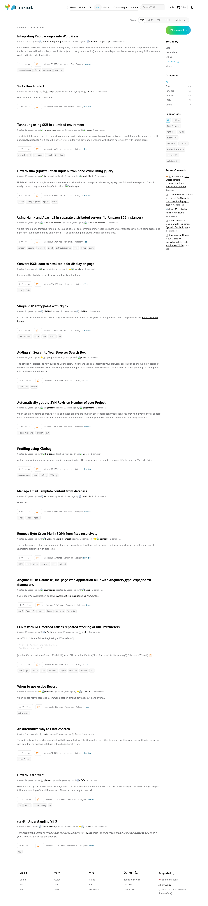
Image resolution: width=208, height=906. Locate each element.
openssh (21, 155)
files (27, 564)
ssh (30, 155)
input (43, 670)
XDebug (53, 475)
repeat (63, 670)
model (171, 143)
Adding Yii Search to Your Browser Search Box (51, 352)
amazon (21, 248)
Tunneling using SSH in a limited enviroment (50, 124)
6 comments (93, 780)
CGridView (173, 126)
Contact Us (129, 889)
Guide (82, 7)
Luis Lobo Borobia (52, 222)
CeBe (88, 130)
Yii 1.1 (169, 20)
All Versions (181, 20)
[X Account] (125, 872)
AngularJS (62, 595)
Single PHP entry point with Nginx (42, 306)
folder (35, 564)
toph (83, 632)
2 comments (100, 496)
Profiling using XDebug (34, 448)
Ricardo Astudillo (177, 235)
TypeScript (73, 595)
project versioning (25, 433)
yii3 (19, 852)
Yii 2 (159, 20)
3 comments (115, 538)
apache (31, 248)
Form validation (24, 70)
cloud (50, 248)
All (167, 81)
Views (168, 66)
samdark (78, 269)
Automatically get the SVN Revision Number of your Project (61, 402)
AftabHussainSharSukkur (181, 194)
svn (47, 433)
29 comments (101, 826)
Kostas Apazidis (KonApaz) (58, 538)
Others (86, 149)
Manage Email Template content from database (52, 491)
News (73, 7)
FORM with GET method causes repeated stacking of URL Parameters (68, 627)
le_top (49, 453)
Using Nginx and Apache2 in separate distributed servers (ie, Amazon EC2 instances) (80, 217)
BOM (20, 564)
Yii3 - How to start (30, 86)
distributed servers (63, 248)
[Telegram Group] (130, 872)
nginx (91, 248)
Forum (106, 7)
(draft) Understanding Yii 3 (37, 821)
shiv (44, 269)
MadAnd (47, 311)
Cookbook (94, 889)
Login (171, 7)
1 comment (90, 269)
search (34, 386)
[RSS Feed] (136, 872)
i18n (183, 143)
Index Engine (24, 759)
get (27, 670)
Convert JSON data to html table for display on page (55, 263)
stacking (84, 670)
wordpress (59, 70)
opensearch (23, 386)
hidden (35, 670)
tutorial (28, 805)
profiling (43, 475)
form (20, 670)
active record (23, 713)
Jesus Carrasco (176, 220)
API (90, 7)
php (44, 336)
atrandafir (176, 176)
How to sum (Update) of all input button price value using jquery (65, 171)
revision (40, 433)
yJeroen (47, 780)
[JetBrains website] (165, 884)
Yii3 (142, 20)
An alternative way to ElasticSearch (43, 729)
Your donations (170, 879)
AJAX (20, 611)
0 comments (119, 41)
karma (49, 611)
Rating (169, 56)
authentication (175, 149)
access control (24, 475)
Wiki (98, 7)
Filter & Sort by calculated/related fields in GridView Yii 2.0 (177, 242)
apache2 (41, 248)
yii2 (92, 670)
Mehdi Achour (48, 826)
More (133, 7)
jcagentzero (49, 407)
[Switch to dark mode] (192, 7)
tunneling (59, 155)
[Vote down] (29, 64)
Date (168, 47)
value (54, 201)
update (46, 201)
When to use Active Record (37, 686)
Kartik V (50, 632)
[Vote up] (22, 64)
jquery (21, 201)
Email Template (32, 517)
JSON (28, 290)
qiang (49, 357)
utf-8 (54, 564)
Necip (45, 734)
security (52, 336)
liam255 (173, 209)
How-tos (87, 64)
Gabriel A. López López (52, 41)
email (20, 517)
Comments (171, 61)
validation (47, 70)
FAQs (87, 707)
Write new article (178, 30)
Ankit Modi (48, 176)
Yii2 (86, 832)
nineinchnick (49, 130)
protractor (60, 611)
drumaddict (49, 589)
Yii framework (91, 595)
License (128, 884)
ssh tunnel (39, 155)
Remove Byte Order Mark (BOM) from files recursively (57, 533)
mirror (83, 248)
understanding (40, 805)
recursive (45, 564)
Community (119, 7)
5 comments (88, 734)
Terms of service (132, 879)
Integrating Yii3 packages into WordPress (47, 36)
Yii (60, 336)
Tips (85, 242)
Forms (37, 70)
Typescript (71, 611)
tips (19, 805)
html (20, 290)
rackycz (51, 91)
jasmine (41, 611)
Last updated (172, 52)
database (172, 161)
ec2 (76, 248)
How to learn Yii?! (30, 775)
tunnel (49, 155)
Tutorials (87, 106)
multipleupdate (33, 201)
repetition (73, 670)
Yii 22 (150, 20)
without (62, 564)
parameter (53, 670)
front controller (24, 336)
